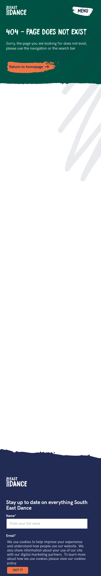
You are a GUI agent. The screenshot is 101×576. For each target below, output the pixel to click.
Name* (11, 516)
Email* (11, 536)
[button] (17, 570)
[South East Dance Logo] (16, 10)
